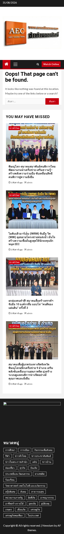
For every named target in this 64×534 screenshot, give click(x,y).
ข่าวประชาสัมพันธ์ (41, 456)
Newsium (47, 525)
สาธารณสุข (37, 491)
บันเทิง (33, 467)
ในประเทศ (33, 515)
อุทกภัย (32, 503)
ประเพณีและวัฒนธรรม (17, 473)
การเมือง (24, 450)
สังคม (23, 491)
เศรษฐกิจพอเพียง (14, 515)
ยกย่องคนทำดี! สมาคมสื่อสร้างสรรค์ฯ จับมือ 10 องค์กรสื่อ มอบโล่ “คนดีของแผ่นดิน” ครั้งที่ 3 (31, 304)
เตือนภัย (21, 509)
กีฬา (7, 456)
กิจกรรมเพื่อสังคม (43, 450)
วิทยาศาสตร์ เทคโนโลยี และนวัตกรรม (25, 485)
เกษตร (8, 509)
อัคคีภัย (31, 497)
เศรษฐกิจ (35, 509)
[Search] (38, 64)
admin (29, 182)
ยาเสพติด (40, 473)
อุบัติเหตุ (45, 503)
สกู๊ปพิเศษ (10, 491)
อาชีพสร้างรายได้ (14, 503)
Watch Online (51, 64)
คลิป (34, 461)
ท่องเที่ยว (10, 467)
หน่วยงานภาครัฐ (14, 497)
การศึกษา (10, 450)
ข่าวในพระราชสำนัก (16, 461)
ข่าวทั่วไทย (14, 128)
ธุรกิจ (22, 467)
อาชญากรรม (47, 497)
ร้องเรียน (10, 479)
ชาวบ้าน (46, 461)
